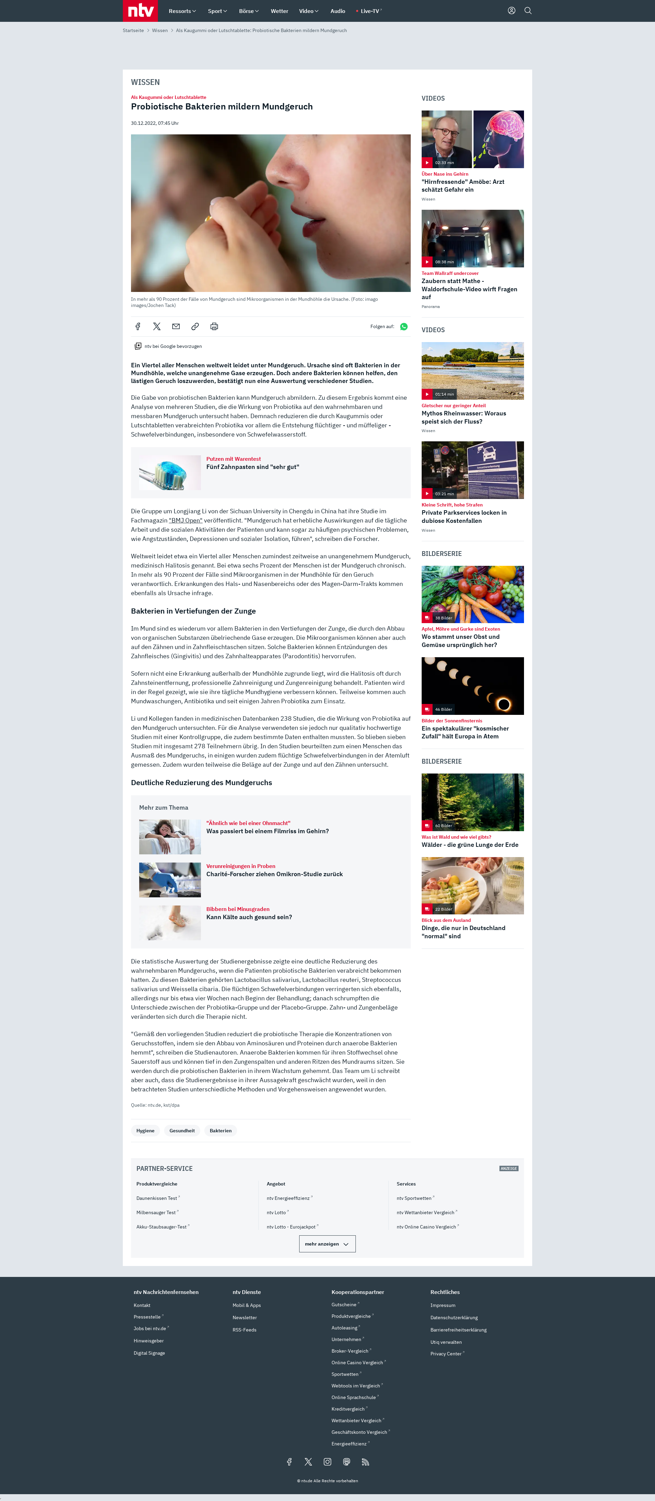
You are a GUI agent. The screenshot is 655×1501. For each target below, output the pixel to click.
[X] (157, 326)
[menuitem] (194, 11)
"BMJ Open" (186, 520)
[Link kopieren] (195, 326)
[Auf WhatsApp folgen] (404, 327)
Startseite (133, 30)
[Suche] (528, 11)
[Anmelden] (512, 11)
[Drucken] (214, 326)
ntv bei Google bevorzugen (173, 346)
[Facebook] (138, 326)
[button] (271, 221)
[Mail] (176, 326)
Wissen (160, 30)
